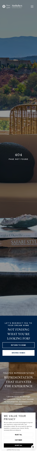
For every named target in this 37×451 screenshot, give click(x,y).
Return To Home (18, 345)
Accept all (18, 445)
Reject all (18, 434)
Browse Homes (18, 353)
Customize (18, 440)
